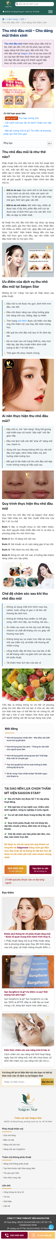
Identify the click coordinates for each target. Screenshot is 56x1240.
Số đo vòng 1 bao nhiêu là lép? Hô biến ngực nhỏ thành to (27, 774)
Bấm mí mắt (9, 1140)
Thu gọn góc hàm (11, 1173)
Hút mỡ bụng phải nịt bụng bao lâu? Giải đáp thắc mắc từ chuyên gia (27, 756)
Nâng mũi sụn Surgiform (14, 1149)
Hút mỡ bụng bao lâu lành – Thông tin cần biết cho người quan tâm (28, 747)
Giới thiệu (8, 1201)
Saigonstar (23, 847)
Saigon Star (27, 53)
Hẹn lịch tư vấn (40, 869)
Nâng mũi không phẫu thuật (16, 1164)
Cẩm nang (12, 19)
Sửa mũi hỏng (10, 1135)
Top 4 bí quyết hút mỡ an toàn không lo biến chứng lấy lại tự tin (27, 765)
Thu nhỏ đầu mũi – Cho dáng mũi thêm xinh (24, 22)
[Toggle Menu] (50, 11)
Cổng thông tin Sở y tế (14, 1192)
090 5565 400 (15, 869)
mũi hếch (22, 320)
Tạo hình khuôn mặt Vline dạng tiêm (19, 1168)
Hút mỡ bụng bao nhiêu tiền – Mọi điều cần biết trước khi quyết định (28, 738)
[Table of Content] (49, 143)
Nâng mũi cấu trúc (12, 1144)
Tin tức (7, 1197)
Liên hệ (7, 1206)
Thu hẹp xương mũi (29, 118)
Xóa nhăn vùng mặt (12, 1177)
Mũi (22, 19)
